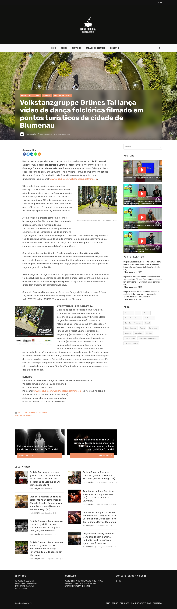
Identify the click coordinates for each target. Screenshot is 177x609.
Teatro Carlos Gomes (133, 318)
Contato (114, 48)
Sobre (64, 48)
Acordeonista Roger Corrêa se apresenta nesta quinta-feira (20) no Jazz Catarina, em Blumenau (98, 496)
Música (149, 333)
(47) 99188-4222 (82, 586)
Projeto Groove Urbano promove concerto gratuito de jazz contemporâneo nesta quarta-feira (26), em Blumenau (46, 526)
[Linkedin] (31, 154)
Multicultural (149, 318)
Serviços (76, 48)
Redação (32, 134)
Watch (142, 170)
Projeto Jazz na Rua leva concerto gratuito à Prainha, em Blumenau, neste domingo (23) (99, 475)
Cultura (146, 313)
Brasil (147, 323)
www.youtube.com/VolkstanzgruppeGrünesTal (73, 179)
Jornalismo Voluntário (133, 323)
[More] (39, 154)
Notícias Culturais (62, 96)
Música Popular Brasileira (148, 338)
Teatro (142, 328)
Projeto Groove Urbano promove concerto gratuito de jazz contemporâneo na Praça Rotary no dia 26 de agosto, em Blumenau (46, 548)
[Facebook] (24, 154)
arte (138, 313)
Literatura (138, 333)
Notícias (47, 96)
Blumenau (128, 313)
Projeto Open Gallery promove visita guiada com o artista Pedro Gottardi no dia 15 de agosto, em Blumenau (98, 538)
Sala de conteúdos (95, 48)
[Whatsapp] (35, 154)
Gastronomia (130, 338)
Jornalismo (153, 328)
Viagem (128, 333)
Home (53, 48)
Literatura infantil (131, 343)
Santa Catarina (130, 328)
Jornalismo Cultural (30, 96)
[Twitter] (28, 154)
